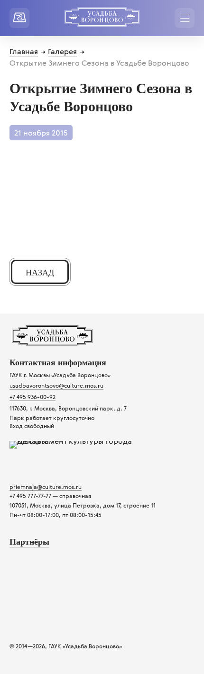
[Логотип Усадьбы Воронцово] (52, 343)
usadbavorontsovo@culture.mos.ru (56, 385)
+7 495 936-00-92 (32, 396)
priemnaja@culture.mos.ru (45, 486)
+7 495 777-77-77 (30, 495)
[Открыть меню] (185, 18)
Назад (40, 272)
